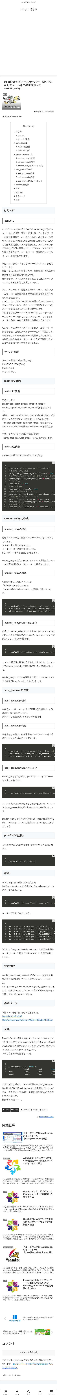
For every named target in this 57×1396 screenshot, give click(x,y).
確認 (17, 188)
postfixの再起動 (22, 185)
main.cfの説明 (24, 147)
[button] (51, 680)
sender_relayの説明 (26, 158)
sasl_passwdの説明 (26, 173)
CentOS (25, 1110)
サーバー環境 (23, 139)
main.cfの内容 (24, 151)
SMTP (44, 1110)
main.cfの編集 (21, 143)
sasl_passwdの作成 (24, 169)
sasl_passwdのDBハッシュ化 (30, 181)
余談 (17, 200)
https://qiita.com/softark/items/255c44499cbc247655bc (27, 1020)
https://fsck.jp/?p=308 (12, 1016)
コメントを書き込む (28, 1352)
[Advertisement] (28, 47)
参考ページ (20, 196)
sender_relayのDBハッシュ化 (30, 166)
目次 (25, 126)
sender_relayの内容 (26, 162)
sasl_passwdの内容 (26, 177)
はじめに (19, 132)
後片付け (19, 192)
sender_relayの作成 (24, 154)
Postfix (15, 1110)
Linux (7, 1110)
